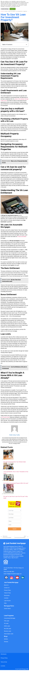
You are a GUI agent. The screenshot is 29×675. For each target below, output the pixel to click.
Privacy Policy (7, 590)
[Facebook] (6, 577)
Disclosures (7, 595)
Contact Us (6, 587)
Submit (14, 529)
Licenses (6, 598)
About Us (6, 585)
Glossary (6, 641)
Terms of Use (4, 662)
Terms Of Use (7, 593)
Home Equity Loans (8, 633)
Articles (6, 639)
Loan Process (7, 600)
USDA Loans (7, 626)
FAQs (5, 603)
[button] (26, 44)
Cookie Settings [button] (4, 8)
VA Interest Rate (5, 417)
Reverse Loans (7, 631)
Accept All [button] (12, 8)
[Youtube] (17, 577)
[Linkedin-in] (22, 577)
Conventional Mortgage (9, 618)
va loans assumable (21, 236)
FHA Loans (6, 620)
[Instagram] (11, 577)
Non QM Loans (7, 628)
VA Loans (6, 623)
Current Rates (7, 608)
